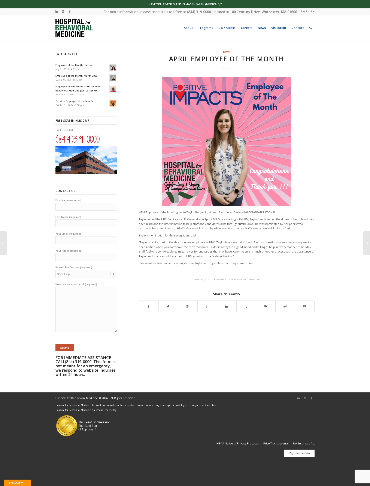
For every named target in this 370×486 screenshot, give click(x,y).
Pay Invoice (308, 11)
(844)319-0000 (77, 139)
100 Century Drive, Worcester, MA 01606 (263, 11)
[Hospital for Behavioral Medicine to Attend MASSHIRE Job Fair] (366, 243)
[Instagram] (63, 11)
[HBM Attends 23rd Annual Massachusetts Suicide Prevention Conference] (3, 243)
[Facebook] (69, 11)
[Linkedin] (57, 11)
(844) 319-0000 (199, 11)
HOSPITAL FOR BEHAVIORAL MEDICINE (238, 279)
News (226, 52)
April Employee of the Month (226, 58)
